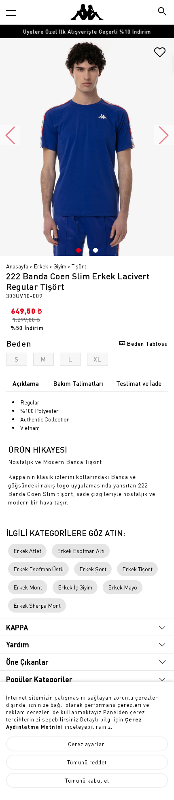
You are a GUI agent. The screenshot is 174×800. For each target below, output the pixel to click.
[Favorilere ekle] (160, 55)
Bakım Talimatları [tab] (78, 383)
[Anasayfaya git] (87, 12)
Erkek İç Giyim (75, 587)
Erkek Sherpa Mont (37, 605)
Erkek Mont (27, 587)
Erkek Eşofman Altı (80, 550)
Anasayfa (17, 266)
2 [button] (87, 250)
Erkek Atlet (27, 550)
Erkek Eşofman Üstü (38, 568)
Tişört (79, 266)
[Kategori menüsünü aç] (11, 13)
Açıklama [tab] (26, 383)
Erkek (41, 266)
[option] (87, 31)
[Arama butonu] (163, 12)
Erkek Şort (92, 568)
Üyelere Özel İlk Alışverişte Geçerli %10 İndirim (87, 31)
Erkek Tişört (137, 568)
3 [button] (95, 250)
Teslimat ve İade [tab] (138, 383)
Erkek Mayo (122, 587)
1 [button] (78, 250)
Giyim (59, 266)
